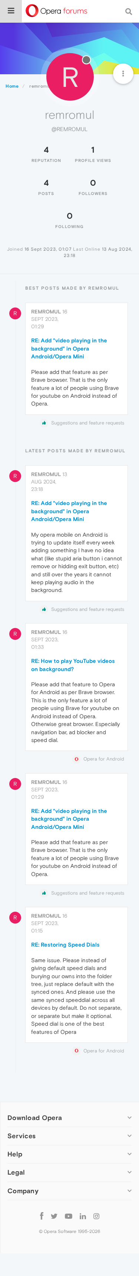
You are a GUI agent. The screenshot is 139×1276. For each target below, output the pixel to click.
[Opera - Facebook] (41, 1216)
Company (23, 1191)
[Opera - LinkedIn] (83, 1216)
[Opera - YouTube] (68, 1216)
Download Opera (34, 1118)
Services (21, 1136)
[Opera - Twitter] (54, 1216)
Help (14, 1154)
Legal (16, 1172)
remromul (46, 312)
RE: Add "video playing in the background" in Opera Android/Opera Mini (69, 348)
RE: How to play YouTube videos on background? (73, 665)
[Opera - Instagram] (96, 1216)
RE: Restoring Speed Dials (65, 944)
